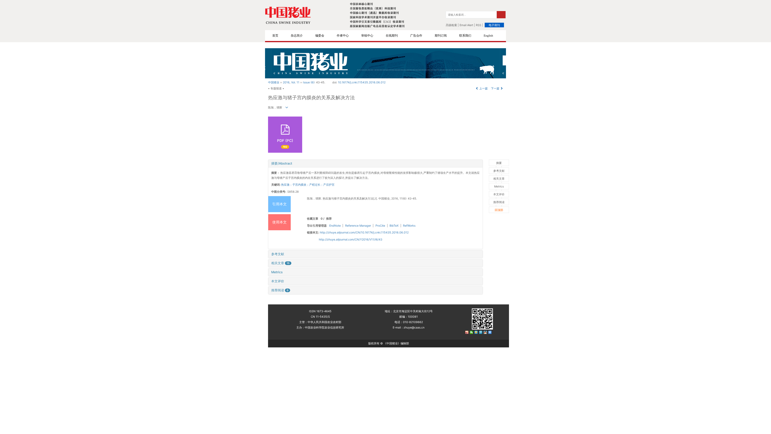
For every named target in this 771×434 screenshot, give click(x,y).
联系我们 (465, 35)
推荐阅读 (279, 290)
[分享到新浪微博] (467, 332)
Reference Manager (358, 225)
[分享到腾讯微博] (480, 332)
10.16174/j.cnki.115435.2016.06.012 (362, 82)
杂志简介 (297, 35)
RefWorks (409, 225)
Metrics (277, 272)
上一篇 (483, 88)
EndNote (335, 225)
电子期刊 (494, 25)
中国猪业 (273, 82)
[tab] (375, 163)
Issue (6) (308, 82)
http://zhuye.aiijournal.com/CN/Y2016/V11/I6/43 (350, 239)
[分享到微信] (471, 332)
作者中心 (343, 35)
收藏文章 (312, 218)
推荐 (329, 218)
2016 (286, 82)
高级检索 (451, 25)
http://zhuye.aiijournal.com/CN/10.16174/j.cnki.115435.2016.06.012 (364, 232)
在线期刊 (392, 35)
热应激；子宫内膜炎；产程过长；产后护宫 (308, 184)
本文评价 (277, 281)
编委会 (319, 35)
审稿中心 (367, 35)
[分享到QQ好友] (485, 332)
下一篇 (495, 88)
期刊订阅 (441, 35)
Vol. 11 (295, 82)
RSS (478, 25)
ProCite (380, 225)
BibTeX (394, 225)
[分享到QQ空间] (476, 332)
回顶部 (499, 210)
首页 (275, 35)
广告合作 (416, 35)
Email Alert (466, 25)
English (488, 35)
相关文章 (280, 263)
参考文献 (277, 254)
